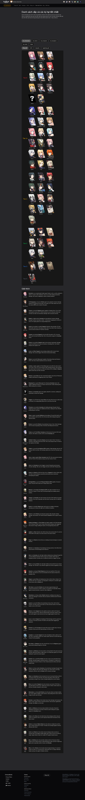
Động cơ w (32, 5)
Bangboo (24, 5)
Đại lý (20, 5)
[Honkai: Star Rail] (69, 2)
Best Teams (26, 779)
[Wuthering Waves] (72, 2)
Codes (7, 781)
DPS (31, 48)
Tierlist (25, 786)
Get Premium (8, 5)
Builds (25, 781)
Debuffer (37, 48)
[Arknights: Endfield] (75, 2)
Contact (7, 779)
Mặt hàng (47, 5)
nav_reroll (25, 44)
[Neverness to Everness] (78, 2)
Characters (26, 778)
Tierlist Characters (27, 792)
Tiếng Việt (47, 775)
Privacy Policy (9, 777)
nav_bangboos (53, 41)
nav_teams (35, 41)
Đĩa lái (28, 5)
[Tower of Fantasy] (67, 2)
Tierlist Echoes (27, 795)
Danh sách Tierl (38, 5)
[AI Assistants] (80, 2)
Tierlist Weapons (27, 793)
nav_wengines (44, 41)
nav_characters (26, 41)
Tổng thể (25, 48)
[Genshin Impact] (64, 2)
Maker (31, 44)
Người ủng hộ (46, 48)
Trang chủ (16, 5)
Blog (44, 5)
